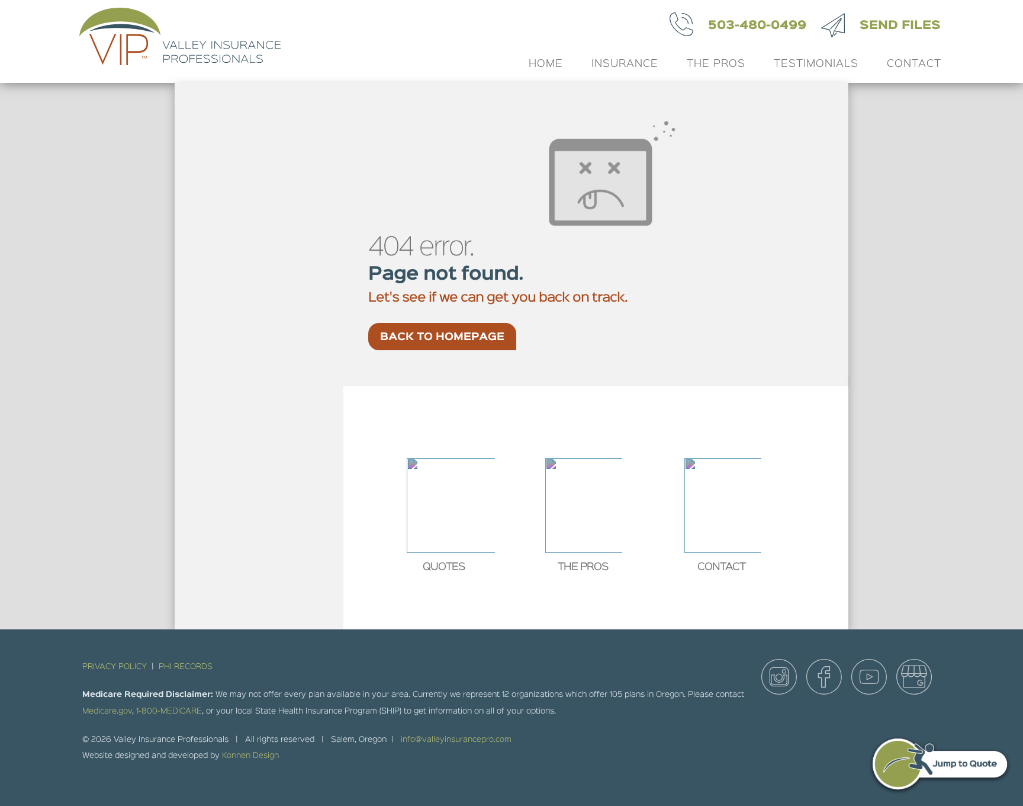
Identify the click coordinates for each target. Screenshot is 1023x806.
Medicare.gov (107, 711)
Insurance (624, 64)
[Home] (176, 41)
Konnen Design (250, 755)
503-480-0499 (757, 25)
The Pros (716, 64)
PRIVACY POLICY (114, 666)
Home (546, 64)
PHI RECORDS (186, 666)
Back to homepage (442, 337)
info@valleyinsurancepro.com (456, 739)
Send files (900, 25)
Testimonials (816, 64)
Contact (914, 64)
